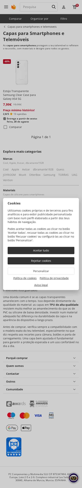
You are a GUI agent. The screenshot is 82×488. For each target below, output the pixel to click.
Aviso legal (41, 285)
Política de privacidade (54, 278)
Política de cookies (25, 278)
